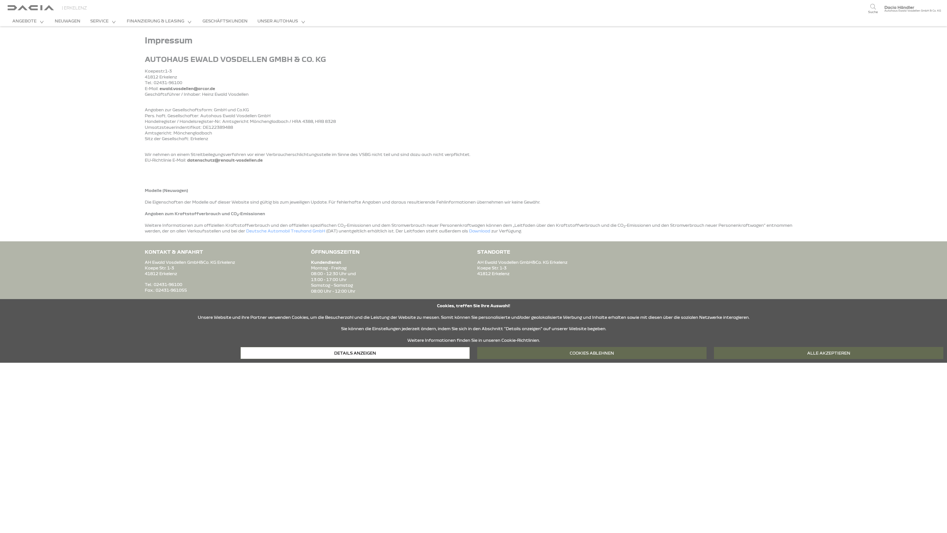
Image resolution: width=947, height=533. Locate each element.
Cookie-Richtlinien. (520, 340)
